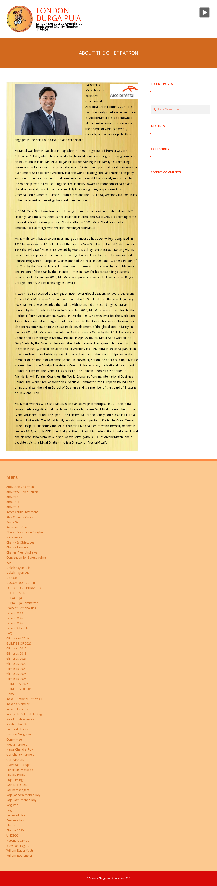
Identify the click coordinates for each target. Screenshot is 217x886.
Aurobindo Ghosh (18, 527)
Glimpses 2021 (16, 658)
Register (12, 805)
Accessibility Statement (22, 512)
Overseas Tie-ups (18, 765)
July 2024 (160, 134)
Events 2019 (14, 613)
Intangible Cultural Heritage (24, 714)
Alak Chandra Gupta (19, 517)
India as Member (17, 704)
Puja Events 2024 (165, 92)
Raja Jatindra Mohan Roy (23, 795)
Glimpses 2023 (16, 669)
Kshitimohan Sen (17, 724)
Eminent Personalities (21, 608)
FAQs (10, 633)
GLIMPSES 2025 (17, 684)
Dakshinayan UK (17, 572)
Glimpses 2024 (16, 679)
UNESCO (12, 835)
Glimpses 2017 (16, 648)
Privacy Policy (15, 775)
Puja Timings (15, 780)
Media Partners (16, 744)
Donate (11, 578)
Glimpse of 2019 (17, 638)
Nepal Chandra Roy (19, 749)
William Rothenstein (19, 856)
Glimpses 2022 (16, 664)
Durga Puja (14, 598)
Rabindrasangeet (17, 790)
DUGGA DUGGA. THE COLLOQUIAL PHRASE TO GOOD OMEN (24, 588)
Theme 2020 (15, 830)
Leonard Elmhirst (18, 729)
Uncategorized (164, 157)
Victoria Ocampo (17, 840)
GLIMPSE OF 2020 (19, 643)
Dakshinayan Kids (18, 568)
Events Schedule (17, 628)
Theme (11, 825)
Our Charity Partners (20, 754)
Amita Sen (13, 522)
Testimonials (15, 820)
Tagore (11, 810)
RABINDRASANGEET (20, 785)
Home (10, 694)
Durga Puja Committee (22, 603)
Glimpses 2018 (16, 653)
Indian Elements (17, 709)
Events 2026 (14, 618)
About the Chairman (20, 487)
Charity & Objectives (20, 542)
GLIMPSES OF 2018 (19, 689)
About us (12, 497)
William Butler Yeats (20, 850)
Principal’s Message (19, 770)
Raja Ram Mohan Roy (21, 800)
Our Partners (15, 760)
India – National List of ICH (24, 699)
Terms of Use (15, 815)
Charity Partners (17, 547)
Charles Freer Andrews (21, 552)
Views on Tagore (17, 846)
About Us (12, 502)
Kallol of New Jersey (20, 719)
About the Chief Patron (22, 492)
